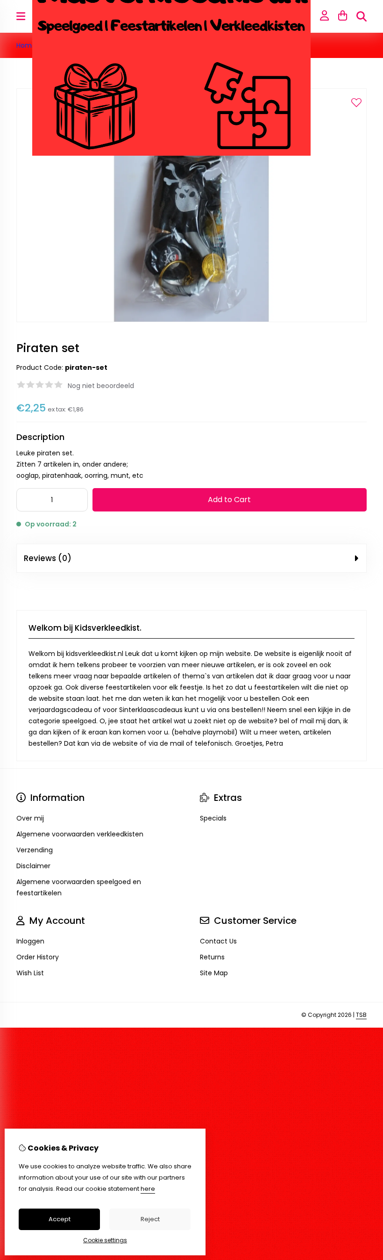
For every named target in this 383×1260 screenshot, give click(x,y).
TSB (361, 1015)
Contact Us (218, 941)
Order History (37, 957)
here (148, 1188)
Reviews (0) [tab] (47, 558)
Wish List (30, 973)
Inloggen (30, 941)
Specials (213, 818)
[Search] (361, 16)
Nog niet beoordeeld (101, 385)
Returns (212, 957)
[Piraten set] (191, 319)
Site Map (214, 973)
